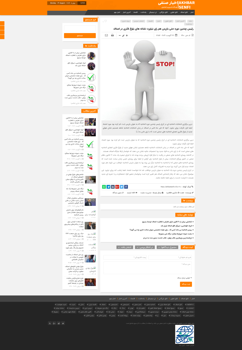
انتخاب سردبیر (139, 21)
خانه (190, 21)
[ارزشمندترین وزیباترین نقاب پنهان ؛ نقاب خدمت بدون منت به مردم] (80, 99)
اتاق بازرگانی (163, 12)
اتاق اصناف (184, 12)
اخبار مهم (117, 12)
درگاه (114, 308)
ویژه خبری (125, 21)
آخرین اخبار (127, 12)
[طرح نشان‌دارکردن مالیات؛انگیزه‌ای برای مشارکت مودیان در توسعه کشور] (80, 282)
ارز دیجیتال (153, 12)
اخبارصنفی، (114, 304)
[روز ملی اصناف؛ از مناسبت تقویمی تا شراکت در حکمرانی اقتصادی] (80, 259)
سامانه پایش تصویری (170, 312)
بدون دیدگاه (117, 192)
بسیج (181, 308)
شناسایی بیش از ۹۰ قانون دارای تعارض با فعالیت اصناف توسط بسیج (167, 221)
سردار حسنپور (154, 312)
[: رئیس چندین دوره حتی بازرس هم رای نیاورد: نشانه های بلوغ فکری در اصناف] (106, 35)
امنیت (73, 304)
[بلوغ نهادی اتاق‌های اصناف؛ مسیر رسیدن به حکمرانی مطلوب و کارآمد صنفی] (80, 270)
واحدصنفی (148, 315)
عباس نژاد (111, 312)
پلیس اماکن (102, 315)
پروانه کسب (123, 315)
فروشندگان (99, 312)
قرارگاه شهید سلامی (69, 312)
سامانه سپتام (60, 308)
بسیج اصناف (170, 308)
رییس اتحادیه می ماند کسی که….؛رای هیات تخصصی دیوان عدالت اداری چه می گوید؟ (161, 229)
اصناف (103, 304)
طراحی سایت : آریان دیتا (186, 345)
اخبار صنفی (137, 304)
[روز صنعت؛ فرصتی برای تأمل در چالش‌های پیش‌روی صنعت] (80, 226)
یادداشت (143, 12)
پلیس (113, 315)
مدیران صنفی (189, 315)
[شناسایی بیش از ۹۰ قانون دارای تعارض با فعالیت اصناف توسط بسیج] (80, 56)
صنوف (121, 312)
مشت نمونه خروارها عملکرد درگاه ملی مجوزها (175, 233)
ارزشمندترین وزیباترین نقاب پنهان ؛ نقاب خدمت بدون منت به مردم (167, 238)
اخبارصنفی (126, 304)
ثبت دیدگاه (186, 284)
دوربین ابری (88, 308)
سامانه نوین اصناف (187, 312)
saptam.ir (190, 304)
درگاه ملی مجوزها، (102, 308)
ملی (164, 315)
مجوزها (56, 312)
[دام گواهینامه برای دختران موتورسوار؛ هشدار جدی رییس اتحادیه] (80, 214)
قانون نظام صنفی (85, 312)
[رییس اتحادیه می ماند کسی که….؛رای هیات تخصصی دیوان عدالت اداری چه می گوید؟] (80, 77)
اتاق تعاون (174, 12)
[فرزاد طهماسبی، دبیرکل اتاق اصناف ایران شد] (80, 66)
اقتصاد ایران (92, 304)
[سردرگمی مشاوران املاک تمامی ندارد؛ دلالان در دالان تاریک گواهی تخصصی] (80, 202)
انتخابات (190, 308)
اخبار (191, 12)
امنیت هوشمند (61, 304)
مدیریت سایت (145, 192)
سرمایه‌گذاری (141, 312)
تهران (131, 308)
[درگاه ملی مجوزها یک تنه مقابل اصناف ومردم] (80, 191)
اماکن (82, 304)
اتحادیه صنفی (150, 304)
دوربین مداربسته (74, 308)
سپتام (130, 312)
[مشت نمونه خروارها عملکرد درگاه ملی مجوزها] (80, 88)
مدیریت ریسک (175, 315)
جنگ (123, 308)
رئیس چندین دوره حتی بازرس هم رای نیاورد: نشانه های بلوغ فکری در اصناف (153, 29)
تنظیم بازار (142, 308)
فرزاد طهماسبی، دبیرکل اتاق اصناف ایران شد (176, 225)
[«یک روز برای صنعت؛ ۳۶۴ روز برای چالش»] (80, 236)
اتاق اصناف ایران (165, 304)
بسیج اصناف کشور (155, 308)
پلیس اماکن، (90, 315)
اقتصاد (135, 12)
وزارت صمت (136, 315)
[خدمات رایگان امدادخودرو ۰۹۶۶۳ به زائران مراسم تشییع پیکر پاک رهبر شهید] (80, 247)
